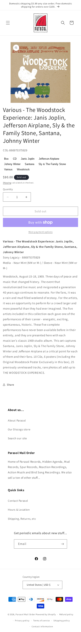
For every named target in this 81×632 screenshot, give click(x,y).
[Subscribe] (62, 544)
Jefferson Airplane (49, 158)
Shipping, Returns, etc (22, 518)
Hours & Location (19, 509)
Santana (29, 164)
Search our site (17, 438)
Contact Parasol (18, 500)
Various (8, 169)
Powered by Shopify (46, 614)
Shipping (7, 182)
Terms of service (41, 620)
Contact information (42, 626)
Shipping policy (61, 620)
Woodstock (23, 169)
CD (15, 158)
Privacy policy (22, 620)
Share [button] (10, 384)
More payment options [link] (41, 231)
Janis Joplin (27, 158)
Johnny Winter (12, 164)
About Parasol (17, 420)
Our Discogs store (19, 429)
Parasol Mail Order (25, 614)
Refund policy (66, 614)
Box (6, 158)
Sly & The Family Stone (52, 164)
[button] (8, 22)
